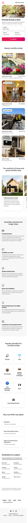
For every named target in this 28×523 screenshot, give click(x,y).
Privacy (5, 515)
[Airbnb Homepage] (3, 2)
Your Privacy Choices (18, 515)
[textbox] (7, 34)
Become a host (19, 2)
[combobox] (13, 29)
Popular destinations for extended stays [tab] (12, 458)
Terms (10, 515)
